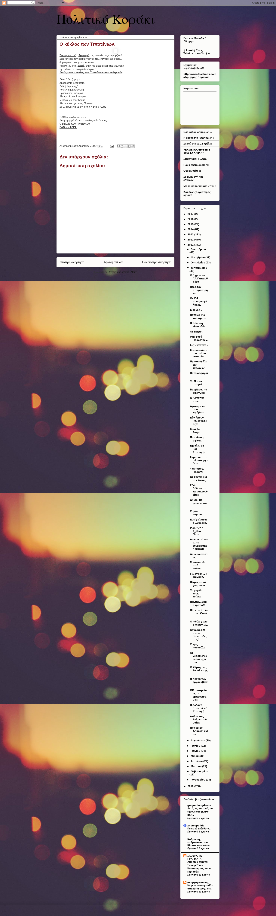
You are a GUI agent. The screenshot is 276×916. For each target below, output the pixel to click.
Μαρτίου (196, 766)
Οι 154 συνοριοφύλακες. (198, 301)
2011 (191, 244)
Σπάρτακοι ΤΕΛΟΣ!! (195, 158)
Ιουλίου (196, 745)
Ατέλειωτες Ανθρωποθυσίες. (198, 719)
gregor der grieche (199, 805)
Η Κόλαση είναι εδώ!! (198, 325)
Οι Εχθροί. (196, 331)
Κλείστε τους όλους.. (199, 845)
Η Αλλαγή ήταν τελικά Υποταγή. (198, 708)
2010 (191, 786)
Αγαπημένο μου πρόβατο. (197, 409)
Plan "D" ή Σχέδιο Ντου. (196, 531)
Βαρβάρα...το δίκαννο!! (198, 391)
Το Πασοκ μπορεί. (196, 383)
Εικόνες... (196, 309)
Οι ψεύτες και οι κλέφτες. (198, 478)
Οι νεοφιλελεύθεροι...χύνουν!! (198, 657)
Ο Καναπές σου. (197, 399)
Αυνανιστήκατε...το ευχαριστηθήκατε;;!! (199, 544)
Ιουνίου (196, 750)
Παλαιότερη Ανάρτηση (156, 262)
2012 (191, 239)
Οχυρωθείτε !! (192, 170)
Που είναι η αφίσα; (197, 439)
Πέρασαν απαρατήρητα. (199, 290)
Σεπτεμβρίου (199, 267)
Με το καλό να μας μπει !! (199, 185)
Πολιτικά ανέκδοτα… (199, 828)
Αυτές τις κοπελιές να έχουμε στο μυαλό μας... (200, 811)
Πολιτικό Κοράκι (106, 18)
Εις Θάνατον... (199, 344)
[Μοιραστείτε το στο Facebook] (129, 146)
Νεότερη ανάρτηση (72, 262)
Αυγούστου (198, 740)
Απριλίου (197, 761)
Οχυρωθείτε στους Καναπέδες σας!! (198, 634)
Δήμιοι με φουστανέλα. (198, 503)
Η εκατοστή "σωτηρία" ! (198, 137)
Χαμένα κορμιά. (196, 513)
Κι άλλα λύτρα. (195, 431)
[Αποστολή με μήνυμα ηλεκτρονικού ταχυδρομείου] (118, 146)
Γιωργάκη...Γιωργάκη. (198, 575)
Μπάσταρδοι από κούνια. (198, 565)
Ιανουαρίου (198, 779)
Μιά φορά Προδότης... (199, 338)
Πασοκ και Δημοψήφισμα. (199, 731)
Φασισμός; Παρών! (197, 470)
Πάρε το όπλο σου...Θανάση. (199, 613)
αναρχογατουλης (198, 882)
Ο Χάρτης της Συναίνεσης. (198, 670)
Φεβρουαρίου (199, 771)
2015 (191, 224)
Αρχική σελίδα (113, 262)
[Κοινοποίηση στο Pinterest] (133, 146)
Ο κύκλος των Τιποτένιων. (199, 623)
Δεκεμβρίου (198, 249)
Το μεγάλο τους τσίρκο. (196, 593)
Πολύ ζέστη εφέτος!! (196, 164)
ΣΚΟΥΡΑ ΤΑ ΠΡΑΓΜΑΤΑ (194, 857)
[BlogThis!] (122, 146)
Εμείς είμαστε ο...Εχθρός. (198, 521)
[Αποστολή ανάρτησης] (111, 146)
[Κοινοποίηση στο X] (125, 146)
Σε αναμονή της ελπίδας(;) (193, 178)
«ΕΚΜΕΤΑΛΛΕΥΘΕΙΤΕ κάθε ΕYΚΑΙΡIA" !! (196, 151)
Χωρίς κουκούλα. (198, 646)
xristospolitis (195, 825)
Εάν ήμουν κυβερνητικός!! (198, 420)
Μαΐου (195, 755)
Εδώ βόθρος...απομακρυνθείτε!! (199, 490)
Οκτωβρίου (198, 262)
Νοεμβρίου (198, 257)
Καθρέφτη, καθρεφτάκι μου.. (198, 841)
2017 (191, 213)
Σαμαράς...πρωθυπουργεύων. (199, 460)
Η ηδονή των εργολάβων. (199, 682)
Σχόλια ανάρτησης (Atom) (123, 272)
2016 (191, 219)
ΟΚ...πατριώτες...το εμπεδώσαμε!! (198, 695)
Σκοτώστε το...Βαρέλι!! (197, 143)
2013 (191, 234)
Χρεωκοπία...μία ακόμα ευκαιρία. (198, 353)
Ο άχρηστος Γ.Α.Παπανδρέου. (199, 278)
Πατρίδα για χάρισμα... (198, 316)
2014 (191, 229)
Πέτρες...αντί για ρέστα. (198, 583)
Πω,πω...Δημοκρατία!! (198, 603)
